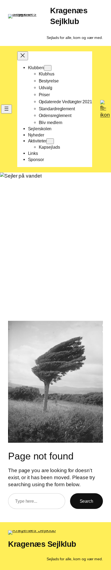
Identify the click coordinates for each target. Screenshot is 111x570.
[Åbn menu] (6, 109)
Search (86, 501)
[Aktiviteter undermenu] (50, 141)
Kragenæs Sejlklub (42, 544)
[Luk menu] (22, 55)
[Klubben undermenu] (47, 68)
